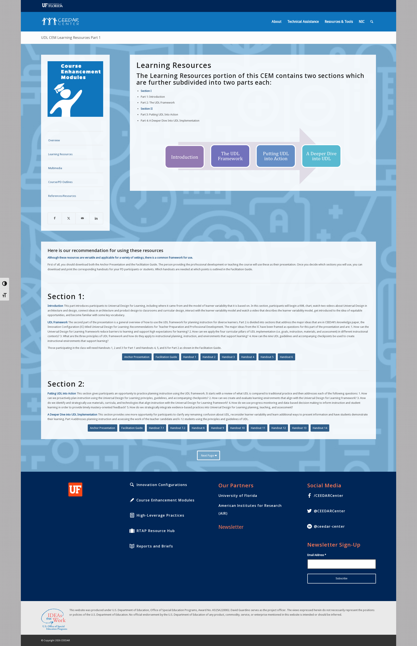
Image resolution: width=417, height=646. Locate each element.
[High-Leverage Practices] (132, 515)
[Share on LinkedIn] (96, 218)
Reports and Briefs (154, 546)
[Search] (371, 21)
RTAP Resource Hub (155, 530)
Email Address (316, 555)
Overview (54, 140)
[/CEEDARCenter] (309, 495)
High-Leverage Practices (160, 515)
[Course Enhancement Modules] (132, 500)
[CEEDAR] (62, 21)
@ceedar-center (329, 526)
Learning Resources (60, 154)
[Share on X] (69, 218)
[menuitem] (276, 21)
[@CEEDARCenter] (309, 511)
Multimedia (55, 168)
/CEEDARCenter (328, 495)
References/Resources (62, 196)
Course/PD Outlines (60, 182)
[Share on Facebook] (55, 218)
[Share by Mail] (82, 218)
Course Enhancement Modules (165, 500)
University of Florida (237, 495)
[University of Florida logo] (75, 489)
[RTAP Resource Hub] (132, 530)
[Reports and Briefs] (132, 546)
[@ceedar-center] (309, 526)
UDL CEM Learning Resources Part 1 (71, 37)
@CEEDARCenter (329, 511)
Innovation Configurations (161, 484)
